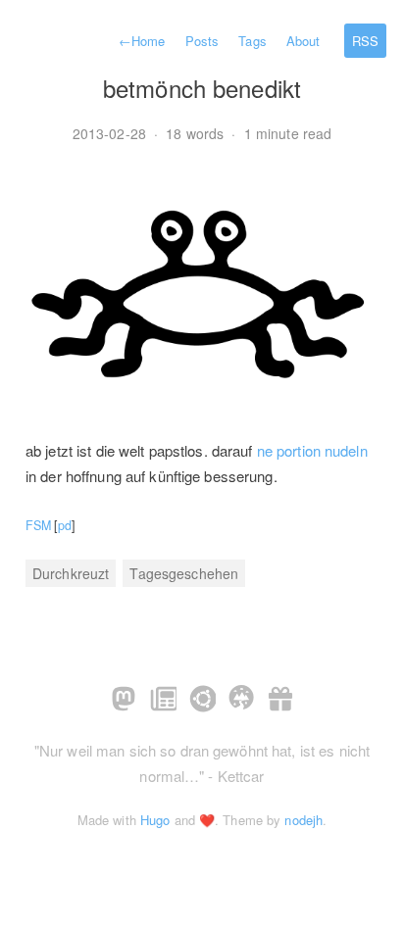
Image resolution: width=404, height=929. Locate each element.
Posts (202, 40)
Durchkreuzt (70, 573)
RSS (365, 40)
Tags (252, 40)
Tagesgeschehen (183, 573)
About (303, 40)
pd (65, 525)
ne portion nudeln (312, 450)
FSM (38, 525)
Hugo (155, 819)
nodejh (303, 819)
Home (142, 40)
